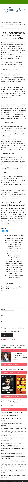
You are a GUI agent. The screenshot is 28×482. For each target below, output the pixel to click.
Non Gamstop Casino (14, 250)
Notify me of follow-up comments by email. (14, 328)
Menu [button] (15, 2)
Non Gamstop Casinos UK (14, 252)
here (24, 406)
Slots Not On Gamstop (14, 246)
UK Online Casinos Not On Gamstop (14, 238)
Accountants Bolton (6, 224)
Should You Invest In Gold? (16, 369)
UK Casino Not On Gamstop (14, 248)
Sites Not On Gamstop (14, 259)
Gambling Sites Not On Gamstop (14, 263)
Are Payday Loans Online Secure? (10, 433)
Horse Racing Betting (14, 277)
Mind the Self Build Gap (7, 436)
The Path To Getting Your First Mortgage (11, 412)
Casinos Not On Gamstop (14, 244)
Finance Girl (14, 9)
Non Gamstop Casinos (14, 256)
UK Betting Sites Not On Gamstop (14, 242)
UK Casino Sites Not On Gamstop (14, 240)
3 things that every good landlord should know (13, 453)
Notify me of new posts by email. (11, 331)
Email (3, 315)
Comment (4, 291)
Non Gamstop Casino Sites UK (14, 261)
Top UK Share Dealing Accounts (9, 415)
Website (3, 322)
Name (3, 309)
